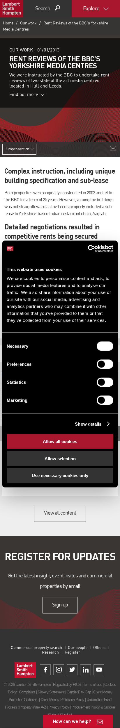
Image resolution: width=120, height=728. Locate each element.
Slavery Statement (51, 692)
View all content (60, 513)
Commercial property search (36, 648)
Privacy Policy (58, 707)
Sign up (60, 605)
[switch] (105, 364)
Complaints (27, 692)
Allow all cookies (60, 441)
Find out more (23, 94)
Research (50, 652)
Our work (28, 23)
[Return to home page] (11, 8)
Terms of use (92, 684)
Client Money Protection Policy (62, 699)
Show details (88, 423)
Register (72, 652)
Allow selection (60, 458)
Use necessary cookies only (60, 475)
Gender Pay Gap (79, 692)
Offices (99, 648)
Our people (77, 648)
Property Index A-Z (32, 707)
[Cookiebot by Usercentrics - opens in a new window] (87, 249)
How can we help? (72, 721)
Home (8, 23)
